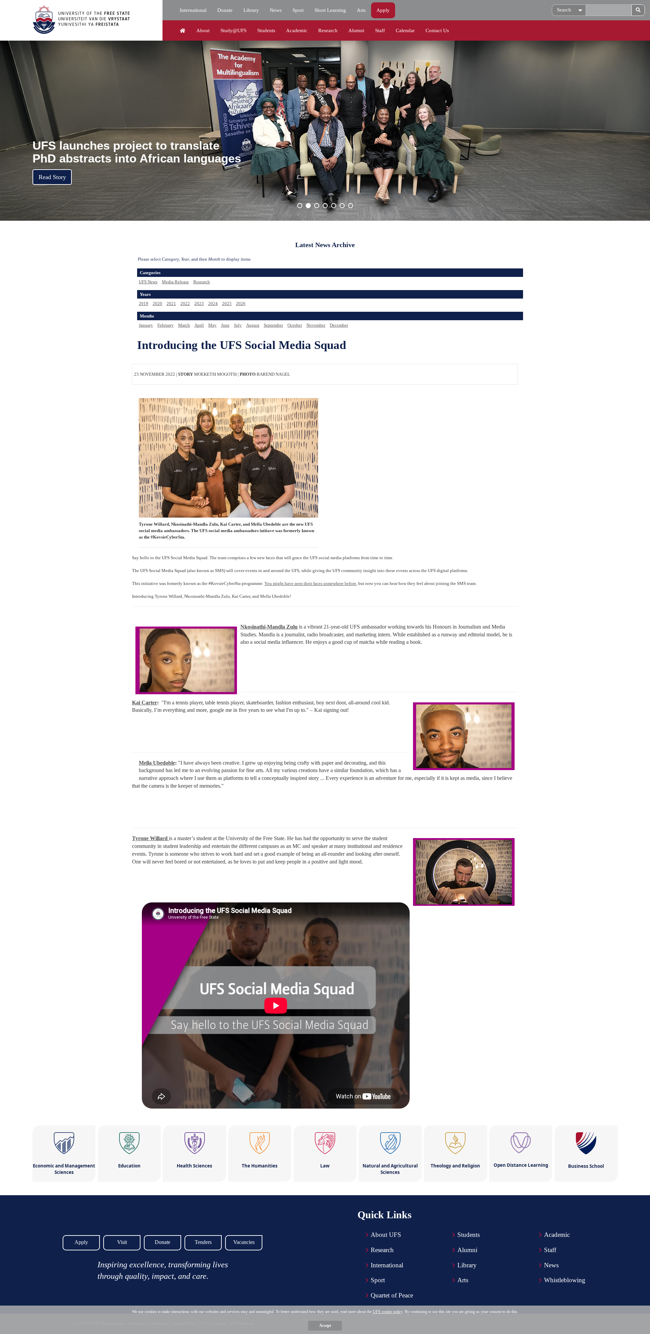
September (273, 325)
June (225, 325)
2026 (240, 303)
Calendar (405, 30)
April (199, 325)
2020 (157, 303)
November (315, 325)
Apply (383, 10)
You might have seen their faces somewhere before (310, 583)
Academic (296, 30)
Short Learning (330, 10)
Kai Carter (144, 702)
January (146, 325)
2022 (185, 303)
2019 (143, 303)
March (184, 325)
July (238, 325)
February (165, 325)
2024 (213, 303)
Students (266, 30)
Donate (225, 10)
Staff (380, 30)
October (294, 325)
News (276, 10)
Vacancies (244, 1242)
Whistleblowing (564, 1280)
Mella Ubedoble (157, 763)
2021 (171, 303)
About (203, 30)
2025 (227, 303)
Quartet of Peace (392, 1295)
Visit (122, 1242)
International (193, 10)
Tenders (203, 1242)
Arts (361, 10)
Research (328, 30)
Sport (298, 10)
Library (251, 10)
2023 (199, 303)
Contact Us (437, 30)
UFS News (148, 281)
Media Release (175, 281)
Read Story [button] (52, 177)
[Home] (182, 31)
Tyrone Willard (150, 838)
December (339, 325)
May (212, 325)
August (252, 325)
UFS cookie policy (388, 1311)
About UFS (386, 1234)
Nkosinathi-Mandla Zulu (269, 627)
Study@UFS (233, 30)
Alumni (356, 30)
